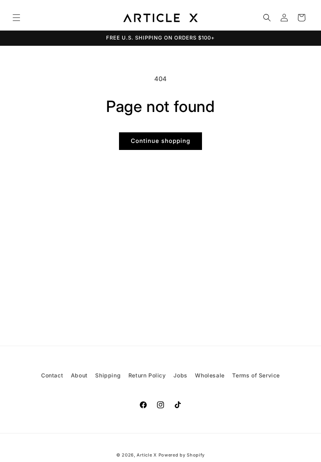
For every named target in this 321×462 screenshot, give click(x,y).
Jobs (180, 375)
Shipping (108, 375)
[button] (16, 17)
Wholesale (209, 375)
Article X (147, 455)
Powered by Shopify (182, 455)
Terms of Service (256, 375)
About (79, 375)
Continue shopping (160, 140)
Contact (52, 375)
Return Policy (147, 375)
